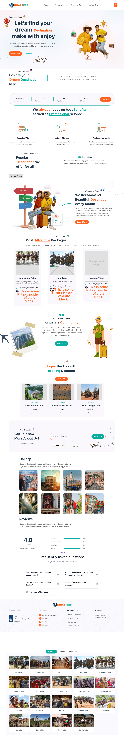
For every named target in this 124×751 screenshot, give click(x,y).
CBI (22, 619)
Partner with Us (73, 625)
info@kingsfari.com (49, 615)
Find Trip (105, 99)
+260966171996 (100, 617)
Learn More (82, 222)
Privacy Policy (73, 618)
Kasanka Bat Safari (62, 406)
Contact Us (72, 622)
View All (61, 379)
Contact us (61, 344)
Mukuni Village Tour (89, 406)
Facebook (45, 618)
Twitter (44, 622)
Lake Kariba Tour (34, 406)
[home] (19, 5)
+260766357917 (100, 615)
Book (34, 413)
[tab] (51, 651)
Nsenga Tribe (96, 278)
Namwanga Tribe (27, 278)
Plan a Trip (15, 54)
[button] (47, 5)
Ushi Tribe (62, 278)
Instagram (45, 625)
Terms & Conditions (74, 614)
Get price (28, 54)
